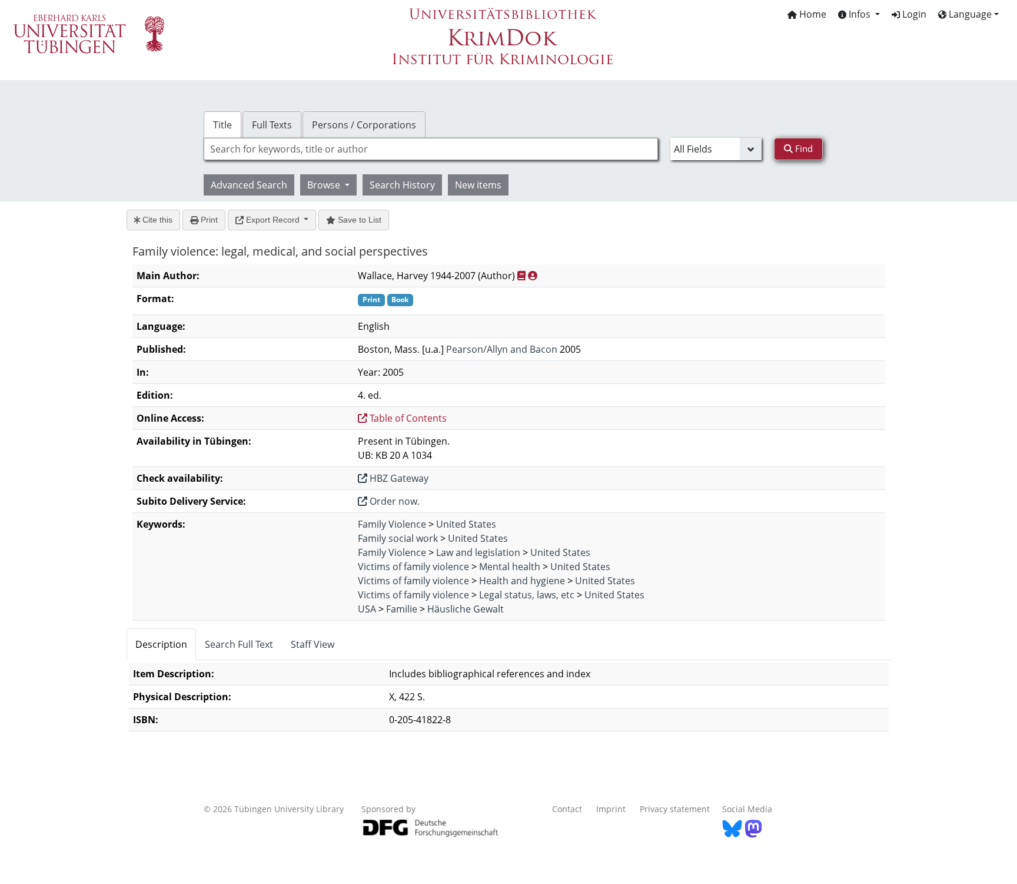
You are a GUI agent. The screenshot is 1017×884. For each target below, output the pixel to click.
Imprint (611, 809)
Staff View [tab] (312, 644)
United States (466, 524)
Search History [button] (402, 184)
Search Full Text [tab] (239, 644)
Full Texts (272, 124)
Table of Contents (407, 418)
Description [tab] (161, 644)
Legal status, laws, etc (526, 594)
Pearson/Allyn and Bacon (501, 349)
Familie (401, 608)
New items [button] (478, 184)
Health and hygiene (522, 580)
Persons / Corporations (364, 124)
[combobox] (431, 149)
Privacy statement (675, 809)
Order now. (393, 501)
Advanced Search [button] (249, 184)
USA (367, 608)
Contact (567, 809)
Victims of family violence (413, 566)
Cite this (156, 219)
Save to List (358, 219)
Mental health (509, 566)
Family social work (398, 538)
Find (803, 148)
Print (208, 219)
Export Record (273, 219)
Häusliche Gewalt (465, 608)
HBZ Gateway (397, 478)
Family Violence (392, 524)
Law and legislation (478, 552)
